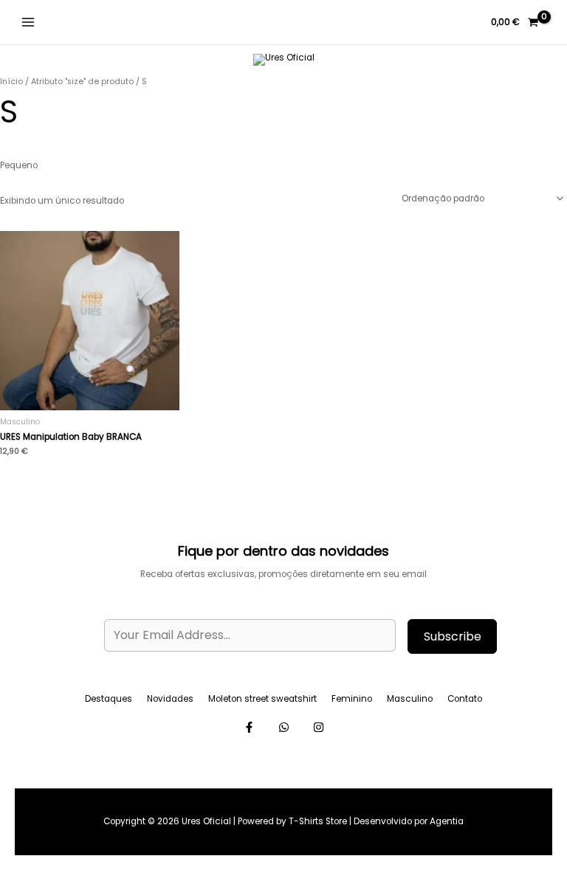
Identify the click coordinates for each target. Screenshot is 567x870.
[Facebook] (249, 727)
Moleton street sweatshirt (262, 699)
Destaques (108, 699)
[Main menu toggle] (28, 22)
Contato (464, 699)
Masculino (410, 699)
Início (11, 81)
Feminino (351, 699)
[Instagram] (284, 727)
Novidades (170, 699)
